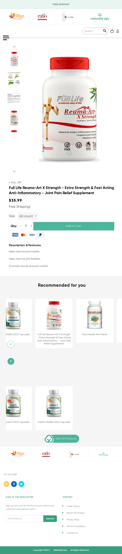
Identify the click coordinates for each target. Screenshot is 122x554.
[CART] (111, 31)
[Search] (105, 31)
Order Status (73, 506)
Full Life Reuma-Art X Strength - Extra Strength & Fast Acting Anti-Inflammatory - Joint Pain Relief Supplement (54, 339)
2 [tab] (11, 135)
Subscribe (50, 518)
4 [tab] (17, 135)
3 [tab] (14, 135)
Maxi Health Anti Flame (94, 334)
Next (14, 171)
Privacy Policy (73, 519)
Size (12, 216)
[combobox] (95, 31)
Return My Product (76, 513)
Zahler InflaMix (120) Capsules (54, 422)
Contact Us (72, 533)
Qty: (14, 226)
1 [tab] (8, 135)
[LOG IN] (117, 31)
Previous (14, 47)
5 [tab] (20, 135)
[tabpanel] (14, 58)
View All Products (65, 438)
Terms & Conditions (76, 526)
